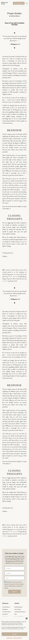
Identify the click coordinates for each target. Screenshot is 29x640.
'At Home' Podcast (6, 611)
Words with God (12, 277)
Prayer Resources (6, 607)
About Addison (18, 609)
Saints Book (4, 614)
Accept (14, 634)
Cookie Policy (9, 638)
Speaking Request (18, 607)
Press (16, 614)
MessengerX (5, 609)
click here (4, 281)
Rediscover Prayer (4, 3)
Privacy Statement (17, 638)
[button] (26, 618)
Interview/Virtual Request (20, 611)
